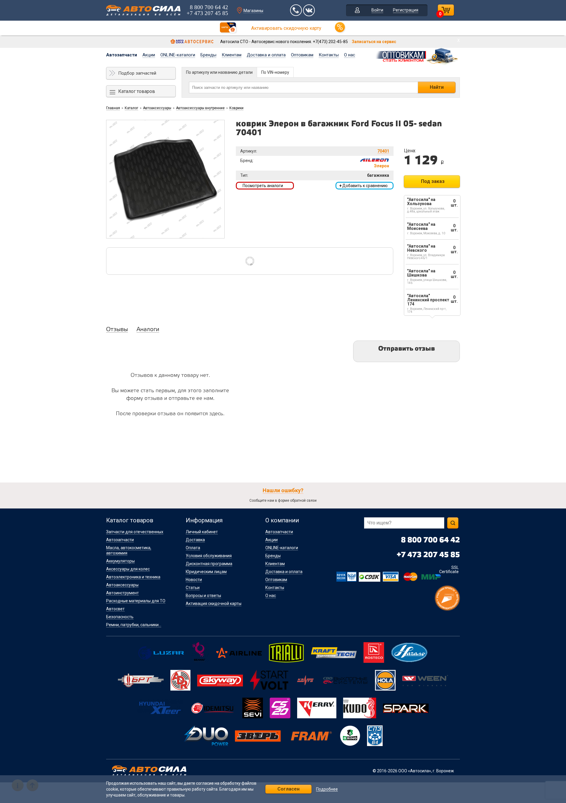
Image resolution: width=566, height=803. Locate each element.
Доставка (195, 539)
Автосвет (115, 608)
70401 (383, 151)
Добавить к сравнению (363, 185)
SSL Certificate (449, 569)
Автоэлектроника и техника (133, 577)
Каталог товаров (136, 91)
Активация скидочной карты (213, 603)
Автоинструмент (122, 593)
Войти (377, 10)
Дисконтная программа (209, 563)
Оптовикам (302, 55)
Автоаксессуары (157, 108)
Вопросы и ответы (203, 595)
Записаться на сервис (374, 41)
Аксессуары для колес (128, 569)
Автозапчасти (121, 55)
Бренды (208, 55)
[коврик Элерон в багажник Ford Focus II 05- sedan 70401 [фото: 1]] (165, 179)
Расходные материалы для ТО (135, 600)
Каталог (131, 108)
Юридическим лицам (206, 571)
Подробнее (327, 789)
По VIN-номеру (275, 72)
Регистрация (405, 10)
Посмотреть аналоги (263, 185)
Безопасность (120, 616)
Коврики (236, 108)
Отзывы (117, 329)
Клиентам (231, 55)
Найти (437, 87)
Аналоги (147, 329)
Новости (194, 579)
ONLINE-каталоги (177, 55)
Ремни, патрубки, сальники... (133, 624)
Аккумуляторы (120, 561)
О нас (349, 55)
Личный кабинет (202, 531)
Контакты (329, 55)
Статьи (193, 587)
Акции (148, 55)
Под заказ (433, 181)
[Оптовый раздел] (417, 55)
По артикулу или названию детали (219, 72)
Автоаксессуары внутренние (200, 108)
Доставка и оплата (266, 55)
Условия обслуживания (209, 555)
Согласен (288, 789)
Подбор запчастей (137, 73)
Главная (113, 108)
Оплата (193, 547)
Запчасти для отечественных (134, 531)
